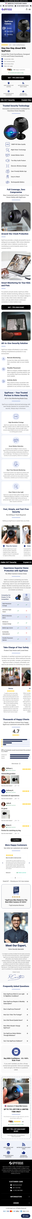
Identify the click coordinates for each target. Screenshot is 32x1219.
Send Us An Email (17, 1185)
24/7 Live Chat (16, 1187)
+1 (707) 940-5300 (18, 1190)
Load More (16, 840)
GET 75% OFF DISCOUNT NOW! (16, 1130)
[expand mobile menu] (30, 9)
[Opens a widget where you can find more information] (25, 1216)
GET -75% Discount (16, 78)
